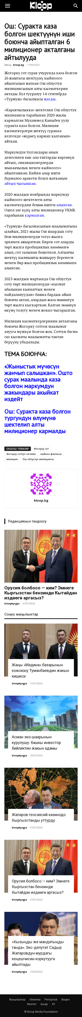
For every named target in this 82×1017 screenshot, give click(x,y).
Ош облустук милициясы (38, 459)
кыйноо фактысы (51, 453)
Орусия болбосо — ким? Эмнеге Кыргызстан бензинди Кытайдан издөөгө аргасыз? (40, 592)
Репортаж (51, 999)
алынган (64, 204)
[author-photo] (41, 494)
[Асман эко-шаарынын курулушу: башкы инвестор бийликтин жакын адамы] (41, 722)
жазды (50, 98)
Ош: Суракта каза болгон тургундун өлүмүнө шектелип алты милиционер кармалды (37, 421)
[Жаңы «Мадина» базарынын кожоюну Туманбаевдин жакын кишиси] (41, 650)
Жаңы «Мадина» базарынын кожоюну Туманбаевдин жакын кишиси (40, 670)
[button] (7, 6)
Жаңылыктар (17, 999)
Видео (65, 999)
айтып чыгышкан (20, 183)
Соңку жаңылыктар (21, 614)
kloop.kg (18, 64)
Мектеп (31, 1004)
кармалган (34, 215)
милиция (12, 459)
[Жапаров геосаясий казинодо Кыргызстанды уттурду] (41, 794)
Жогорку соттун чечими (21, 453)
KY (53, 1004)
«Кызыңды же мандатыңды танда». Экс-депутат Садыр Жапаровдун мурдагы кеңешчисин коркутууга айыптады (38, 953)
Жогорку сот (41, 448)
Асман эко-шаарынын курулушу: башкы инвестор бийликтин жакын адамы (36, 743)
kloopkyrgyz (12, 603)
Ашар (44, 1004)
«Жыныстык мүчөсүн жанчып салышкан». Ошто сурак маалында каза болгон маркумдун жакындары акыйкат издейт (38, 382)
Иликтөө (35, 999)
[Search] (76, 6)
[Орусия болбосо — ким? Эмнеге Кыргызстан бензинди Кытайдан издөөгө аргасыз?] (41, 556)
